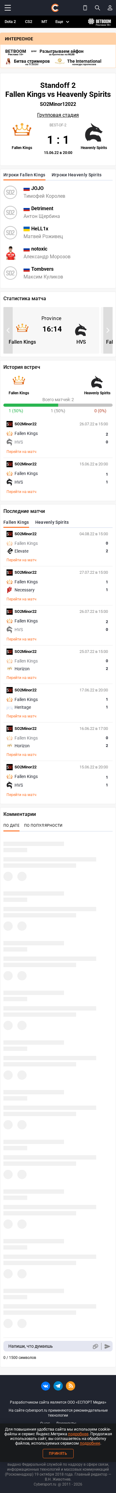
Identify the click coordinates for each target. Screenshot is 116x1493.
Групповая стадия (58, 115)
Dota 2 (10, 21)
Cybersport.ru (45, 1484)
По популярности (43, 825)
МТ (44, 21)
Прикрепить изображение (95, 1346)
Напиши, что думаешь (30, 1346)
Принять (58, 1453)
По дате (11, 825)
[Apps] (85, 8)
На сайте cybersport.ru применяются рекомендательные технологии (58, 1413)
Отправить (107, 1346)
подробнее (78, 1434)
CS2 (28, 21)
